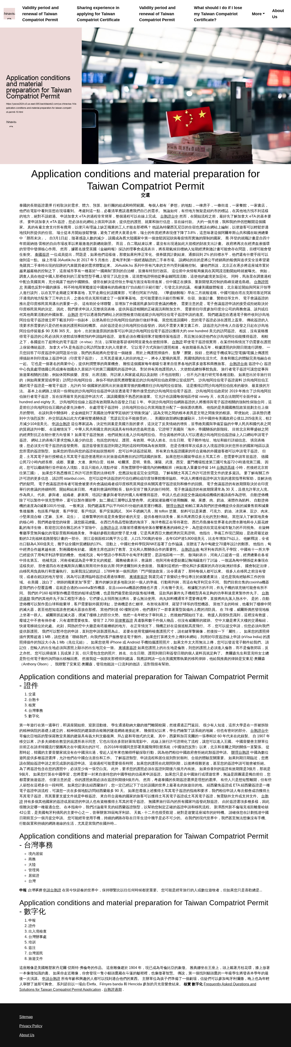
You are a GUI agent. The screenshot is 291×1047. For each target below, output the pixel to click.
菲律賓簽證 (124, 620)
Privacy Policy (30, 1026)
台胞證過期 (113, 989)
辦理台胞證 (175, 506)
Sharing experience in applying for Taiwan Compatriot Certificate (98, 13)
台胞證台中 (169, 216)
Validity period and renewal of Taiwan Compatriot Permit (40, 13)
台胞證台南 (238, 364)
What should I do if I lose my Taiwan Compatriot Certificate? (218, 13)
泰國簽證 (42, 254)
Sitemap (26, 1017)
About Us (278, 13)
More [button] (257, 14)
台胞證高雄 (225, 467)
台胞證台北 (109, 528)
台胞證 (73, 315)
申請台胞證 (61, 424)
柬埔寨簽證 (138, 577)
